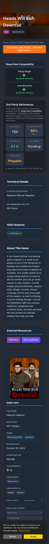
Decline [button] (13, 537)
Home (6, 42)
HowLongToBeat (31, 340)
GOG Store (13, 340)
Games (13, 42)
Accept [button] (33, 537)
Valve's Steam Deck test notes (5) (25, 169)
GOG (20, 42)
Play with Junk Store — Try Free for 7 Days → (24, 49)
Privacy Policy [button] (24, 530)
